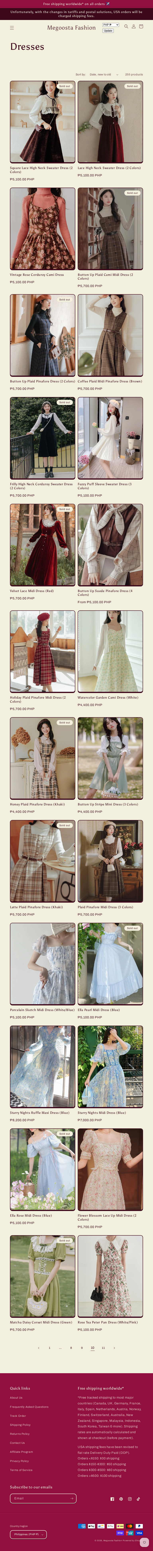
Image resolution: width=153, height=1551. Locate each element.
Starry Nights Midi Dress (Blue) (102, 1113)
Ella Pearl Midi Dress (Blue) (99, 1010)
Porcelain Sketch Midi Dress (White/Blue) (42, 1010)
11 (103, 1347)
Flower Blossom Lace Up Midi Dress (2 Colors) (107, 1217)
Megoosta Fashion (112, 1540)
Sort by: (81, 74)
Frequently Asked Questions (29, 1406)
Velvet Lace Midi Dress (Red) (32, 591)
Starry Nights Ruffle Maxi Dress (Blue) (39, 1113)
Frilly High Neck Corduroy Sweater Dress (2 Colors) (41, 486)
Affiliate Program (21, 1451)
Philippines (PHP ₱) (26, 1534)
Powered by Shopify (133, 1540)
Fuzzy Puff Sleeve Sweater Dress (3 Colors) (104, 486)
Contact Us (17, 1442)
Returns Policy (19, 1433)
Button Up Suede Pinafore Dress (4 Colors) (105, 593)
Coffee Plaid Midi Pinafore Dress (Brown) (110, 381)
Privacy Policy (19, 1461)
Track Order (18, 1415)
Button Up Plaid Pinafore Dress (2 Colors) (42, 381)
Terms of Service (21, 1470)
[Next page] (114, 1348)
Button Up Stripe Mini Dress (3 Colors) (108, 804)
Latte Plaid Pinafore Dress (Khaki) (36, 907)
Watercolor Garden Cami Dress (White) (108, 697)
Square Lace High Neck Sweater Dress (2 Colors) (41, 170)
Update (108, 30)
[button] (12, 27)
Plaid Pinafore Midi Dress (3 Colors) (105, 907)
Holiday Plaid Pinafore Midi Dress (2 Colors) (38, 699)
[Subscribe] (71, 1498)
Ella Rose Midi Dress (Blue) (31, 1215)
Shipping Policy (20, 1424)
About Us (16, 1397)
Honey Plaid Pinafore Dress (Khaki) (37, 804)
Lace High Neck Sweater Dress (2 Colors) (109, 168)
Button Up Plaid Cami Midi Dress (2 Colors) (105, 276)
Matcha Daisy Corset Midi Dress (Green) (41, 1322)
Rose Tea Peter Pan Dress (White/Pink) (108, 1322)
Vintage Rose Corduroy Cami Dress (37, 275)
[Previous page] (38, 1348)
